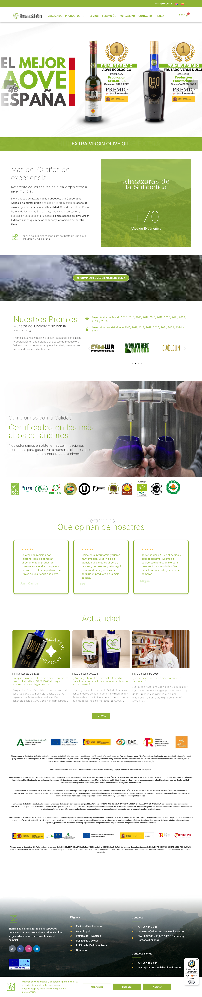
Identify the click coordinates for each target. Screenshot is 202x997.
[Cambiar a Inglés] (177, 3)
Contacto (145, 15)
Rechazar (127, 986)
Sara (82, 583)
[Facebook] (20, 948)
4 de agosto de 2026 (27, 673)
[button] (89, 349)
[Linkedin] (36, 948)
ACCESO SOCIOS (163, 3)
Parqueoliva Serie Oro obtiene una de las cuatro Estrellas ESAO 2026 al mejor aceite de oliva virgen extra (40, 681)
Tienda (159, 15)
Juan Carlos (29, 583)
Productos (72, 15)
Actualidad (127, 15)
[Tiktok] (12, 948)
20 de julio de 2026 (86, 673)
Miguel (145, 581)
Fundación (109, 15)
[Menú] (197, 960)
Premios (93, 15)
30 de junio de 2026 (147, 673)
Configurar (97, 986)
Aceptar (157, 986)
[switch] (191, 982)
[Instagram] (28, 948)
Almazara (55, 15)
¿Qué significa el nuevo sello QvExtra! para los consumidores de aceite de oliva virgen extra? (100, 681)
